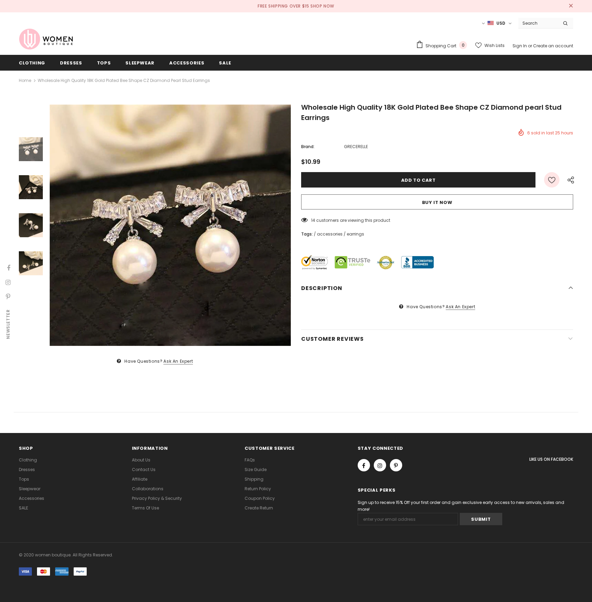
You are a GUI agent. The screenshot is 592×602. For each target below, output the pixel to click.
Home (25, 80)
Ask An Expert (178, 361)
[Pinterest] (396, 465)
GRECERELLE (356, 146)
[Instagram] (380, 465)
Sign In (520, 46)
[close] (570, 6)
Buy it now (437, 202)
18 (313, 220)
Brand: (307, 146)
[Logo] (46, 39)
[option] (170, 225)
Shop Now (322, 6)
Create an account (553, 46)
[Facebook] (364, 465)
